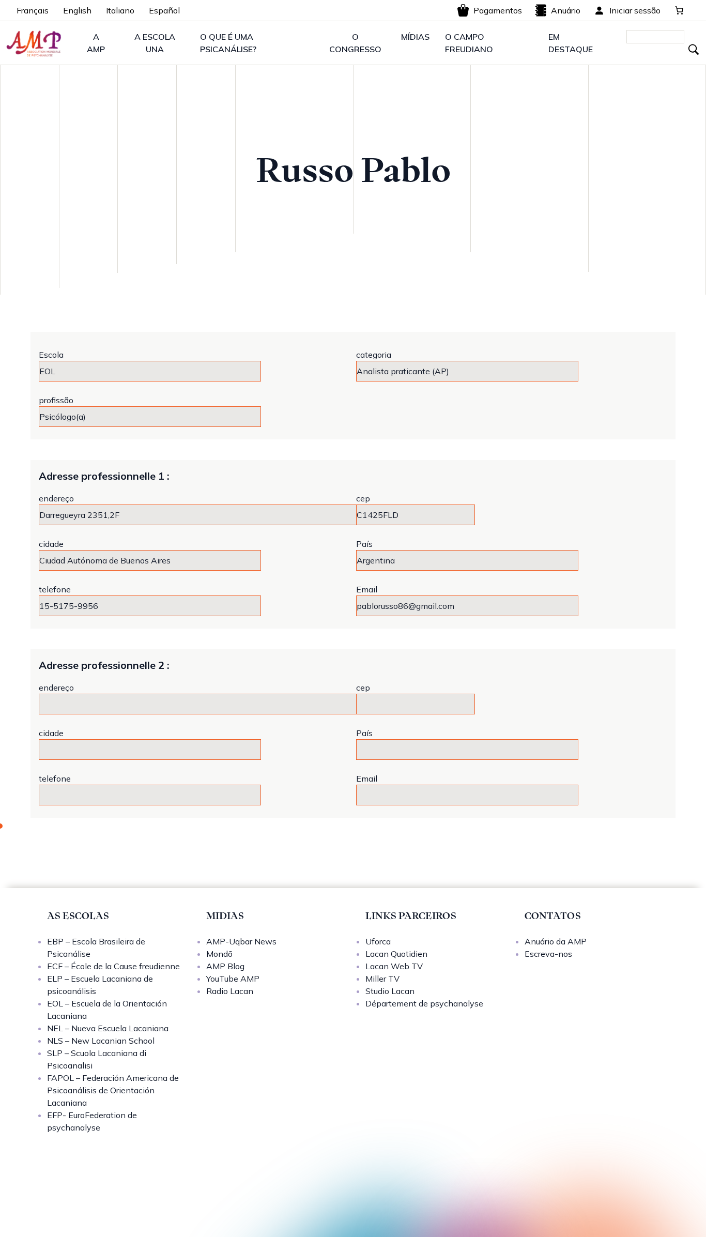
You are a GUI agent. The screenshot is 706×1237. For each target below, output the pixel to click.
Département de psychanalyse (424, 1003)
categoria (373, 354)
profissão (56, 400)
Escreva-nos (548, 954)
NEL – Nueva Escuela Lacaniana (107, 1028)
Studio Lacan (390, 991)
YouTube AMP (232, 978)
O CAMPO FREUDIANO (469, 43)
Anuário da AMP (556, 941)
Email (366, 589)
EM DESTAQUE (570, 43)
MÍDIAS (415, 37)
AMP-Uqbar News (241, 941)
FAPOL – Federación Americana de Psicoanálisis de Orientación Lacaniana (113, 1090)
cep (363, 498)
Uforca (378, 941)
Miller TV (382, 978)
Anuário (565, 10)
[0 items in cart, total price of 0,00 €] (679, 10)
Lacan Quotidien (396, 954)
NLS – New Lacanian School (101, 1040)
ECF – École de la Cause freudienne (113, 966)
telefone (55, 589)
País (364, 544)
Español (164, 10)
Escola (51, 354)
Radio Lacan (229, 991)
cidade (51, 544)
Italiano (120, 10)
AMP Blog (225, 966)
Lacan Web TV (394, 966)
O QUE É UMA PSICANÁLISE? (228, 43)
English (77, 10)
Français (33, 10)
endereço (56, 498)
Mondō (219, 954)
